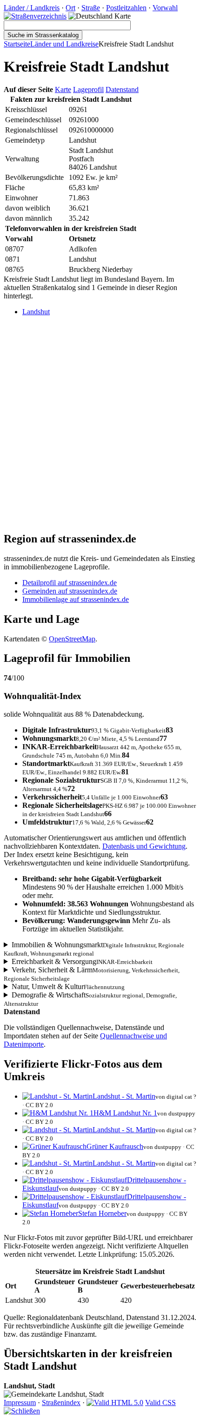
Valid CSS (160, 1402)
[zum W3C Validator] (115, 1402)
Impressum (20, 1402)
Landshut (36, 312)
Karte (63, 89)
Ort (70, 8)
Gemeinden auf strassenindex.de (69, 591)
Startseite (17, 44)
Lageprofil (88, 89)
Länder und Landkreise (64, 44)
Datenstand (122, 89)
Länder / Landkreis (32, 8)
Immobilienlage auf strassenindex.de (75, 599)
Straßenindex (61, 1402)
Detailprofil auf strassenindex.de (69, 583)
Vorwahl (165, 8)
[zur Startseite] (35, 16)
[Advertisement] (100, 423)
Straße (90, 8)
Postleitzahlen (126, 8)
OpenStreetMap (72, 639)
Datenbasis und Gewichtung (144, 846)
